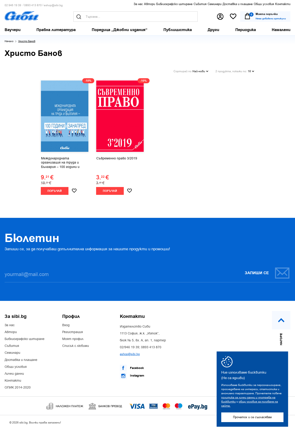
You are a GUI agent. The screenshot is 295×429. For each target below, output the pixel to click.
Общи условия (264, 4)
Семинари (214, 4)
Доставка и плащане (238, 4)
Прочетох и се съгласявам (252, 417)
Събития (200, 4)
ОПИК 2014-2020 (18, 388)
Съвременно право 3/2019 (116, 158)
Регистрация (72, 332)
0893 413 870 (33, 5)
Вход (66, 325)
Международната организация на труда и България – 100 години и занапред (60, 162)
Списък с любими (75, 346)
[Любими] (233, 16)
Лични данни (14, 374)
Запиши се (257, 273)
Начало (9, 41)
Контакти (282, 4)
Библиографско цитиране (174, 4)
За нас (138, 4)
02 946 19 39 (13, 5)
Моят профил (72, 339)
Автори (149, 4)
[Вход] (220, 16)
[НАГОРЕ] (281, 320)
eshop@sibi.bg (53, 5)
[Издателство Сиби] (22, 15)
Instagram (136, 376)
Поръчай (54, 191)
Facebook (136, 368)
